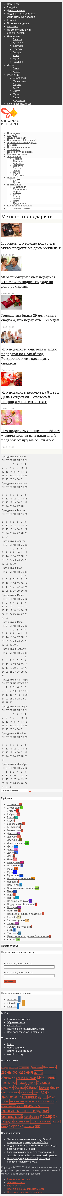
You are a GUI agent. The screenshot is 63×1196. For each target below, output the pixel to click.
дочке (36, 1092)
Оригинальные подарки (21, 16)
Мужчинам (13, 74)
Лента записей (15, 1047)
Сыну (16, 68)
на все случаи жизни (39, 1101)
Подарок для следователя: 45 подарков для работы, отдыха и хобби (32, 1147)
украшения (29, 1126)
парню (35, 1116)
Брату (16, 90)
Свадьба (12, 7)
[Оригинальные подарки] (9, 124)
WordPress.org (15, 1054)
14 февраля (13, 1068)
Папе (16, 97)
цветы (37, 1127)
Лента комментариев (19, 1050)
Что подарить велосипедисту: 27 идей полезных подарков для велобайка (29, 1141)
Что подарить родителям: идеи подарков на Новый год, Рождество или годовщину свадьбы (29, 356)
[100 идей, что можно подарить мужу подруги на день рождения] (11, 236)
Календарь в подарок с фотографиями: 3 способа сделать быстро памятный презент (32, 1153)
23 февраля (19, 78)
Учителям (12, 26)
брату (54, 1087)
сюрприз (16, 1125)
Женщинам (13, 36)
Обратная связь (16, 1022)
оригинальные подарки (24, 1110)
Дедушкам (19, 100)
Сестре (17, 52)
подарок (49, 1116)
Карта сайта (14, 1025)
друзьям (7, 1097)
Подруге (18, 49)
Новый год (13, 4)
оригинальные (28, 1105)
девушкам (26, 1092)
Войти (10, 1044)
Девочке (18, 42)
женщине (29, 1097)
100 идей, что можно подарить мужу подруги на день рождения (31, 245)
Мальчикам (19, 81)
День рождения (16, 10)
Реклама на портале (18, 1019)
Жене (16, 55)
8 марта (17, 39)
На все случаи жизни (19, 29)
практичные (40, 1121)
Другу (16, 87)
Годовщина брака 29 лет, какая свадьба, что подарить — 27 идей (30, 317)
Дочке (16, 71)
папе (27, 1116)
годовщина (13, 1092)
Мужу (16, 94)
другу (45, 1092)
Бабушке (18, 61)
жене (17, 1097)
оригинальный (12, 1117)
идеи (42, 1096)
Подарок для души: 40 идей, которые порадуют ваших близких (28, 1160)
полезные (22, 1121)
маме (51, 1097)
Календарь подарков (19, 103)
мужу (5, 1101)
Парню (17, 84)
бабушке (44, 1087)
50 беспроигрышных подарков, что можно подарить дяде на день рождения (28, 282)
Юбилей (11, 20)
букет (3, 1092)
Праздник (26, 1082)
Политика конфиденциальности (26, 1028)
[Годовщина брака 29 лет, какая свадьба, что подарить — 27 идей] (11, 308)
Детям (10, 65)
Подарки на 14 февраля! (21, 13)
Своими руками (16, 33)
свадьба (56, 1121)
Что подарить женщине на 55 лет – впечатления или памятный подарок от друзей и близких (30, 435)
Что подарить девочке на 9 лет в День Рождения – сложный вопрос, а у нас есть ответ (30, 397)
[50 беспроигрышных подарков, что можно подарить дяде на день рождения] (11, 270)
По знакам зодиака (18, 23)
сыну (4, 1126)
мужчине (17, 1101)
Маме (16, 58)
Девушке (18, 45)
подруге (7, 1121)
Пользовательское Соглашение (25, 1032)
